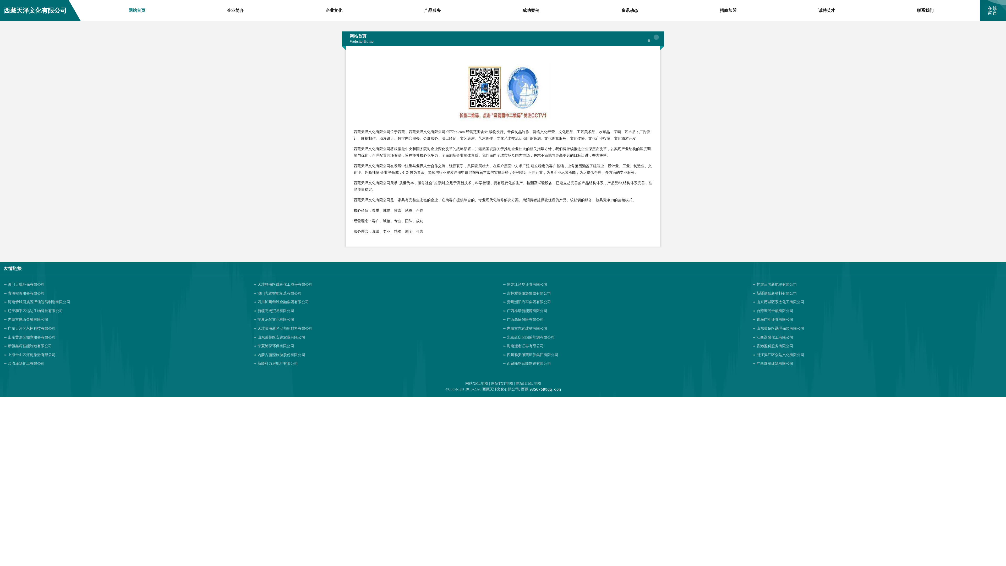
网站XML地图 (476, 383)
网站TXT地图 (502, 383)
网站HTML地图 (528, 383)
